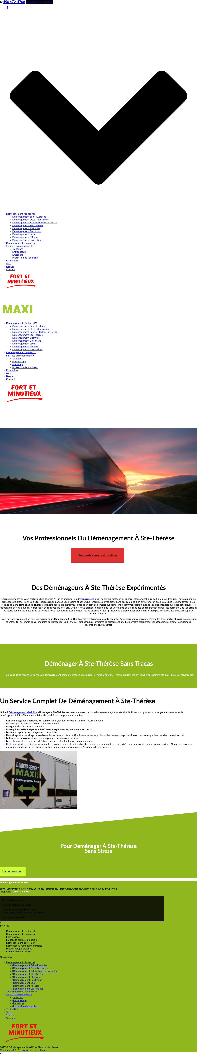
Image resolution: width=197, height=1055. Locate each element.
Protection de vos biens (25, 258)
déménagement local (88, 599)
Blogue (10, 266)
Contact (10, 269)
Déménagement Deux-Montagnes (30, 219)
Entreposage (19, 252)
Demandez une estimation (39, 2)
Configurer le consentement (33, 1050)
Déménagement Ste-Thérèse (27, 225)
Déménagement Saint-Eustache (29, 217)
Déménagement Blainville (26, 228)
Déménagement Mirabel (25, 237)
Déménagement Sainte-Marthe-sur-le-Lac (34, 222)
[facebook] (1, 923)
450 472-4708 (14, 2)
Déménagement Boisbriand (26, 231)
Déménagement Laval (23, 234)
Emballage (17, 255)
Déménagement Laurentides (27, 240)
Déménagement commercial (21, 243)
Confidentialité (8, 1050)
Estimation (12, 260)
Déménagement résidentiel (20, 214)
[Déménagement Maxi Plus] (19, 317)
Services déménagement (19, 246)
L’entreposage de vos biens (20, 744)
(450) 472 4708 (21, 891)
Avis (8, 263)
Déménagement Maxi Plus (23, 712)
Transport (17, 249)
